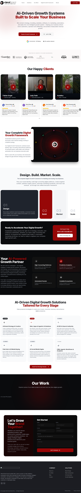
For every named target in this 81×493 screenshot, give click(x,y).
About (57, 2)
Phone (38, 428)
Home (23, 2)
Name (38, 422)
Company (58, 428)
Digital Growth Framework (47, 2)
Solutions (29, 2)
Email (57, 422)
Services (39, 433)
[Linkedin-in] (4, 483)
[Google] (2, 483)
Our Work (36, 2)
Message (39, 439)
